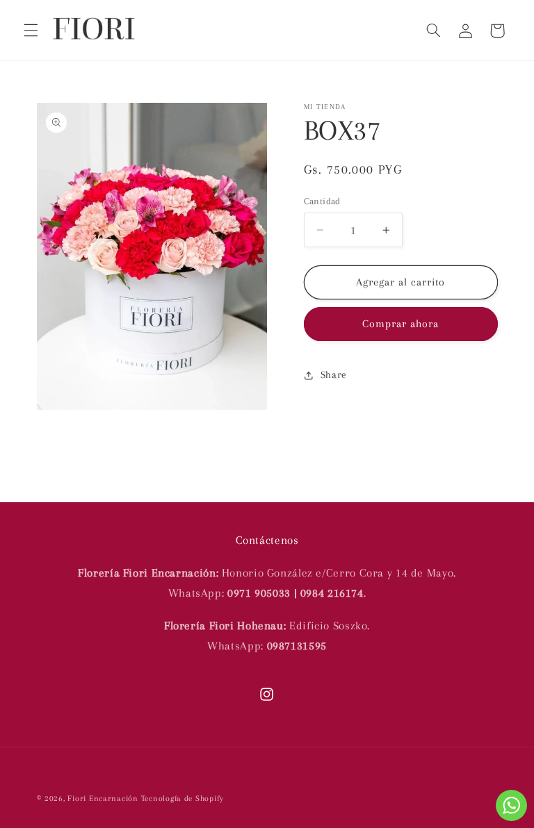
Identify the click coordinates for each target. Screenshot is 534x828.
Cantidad (322, 201)
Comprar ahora (400, 323)
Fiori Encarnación (103, 798)
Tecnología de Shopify (182, 798)
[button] (31, 31)
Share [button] (334, 374)
